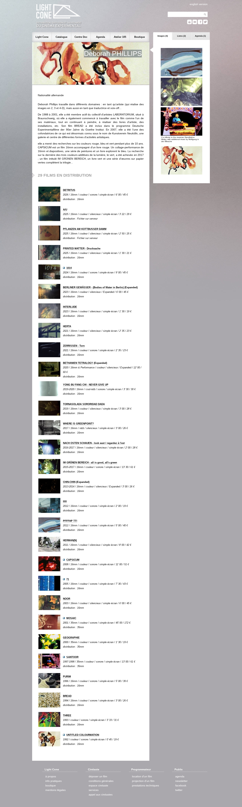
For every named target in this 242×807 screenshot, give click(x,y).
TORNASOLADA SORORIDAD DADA (84, 404)
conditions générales (101, 780)
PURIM (67, 676)
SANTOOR (72, 657)
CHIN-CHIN (69, 482)
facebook (180, 785)
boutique (50, 785)
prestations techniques (145, 785)
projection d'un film (143, 780)
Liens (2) (181, 36)
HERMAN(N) (70, 540)
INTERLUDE (70, 306)
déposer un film (98, 776)
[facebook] (200, 23)
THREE (67, 715)
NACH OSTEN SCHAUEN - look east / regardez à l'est (94, 443)
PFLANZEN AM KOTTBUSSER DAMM (84, 229)
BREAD (67, 696)
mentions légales (55, 790)
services (94, 790)
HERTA (67, 326)
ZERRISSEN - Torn (74, 345)
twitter (178, 790)
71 (67, 579)
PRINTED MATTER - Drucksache (81, 248)
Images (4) (162, 36)
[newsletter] (194, 23)
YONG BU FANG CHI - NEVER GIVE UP (85, 384)
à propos (50, 776)
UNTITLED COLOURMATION (82, 735)
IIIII (65, 501)
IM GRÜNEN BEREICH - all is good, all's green (90, 462)
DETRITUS (69, 190)
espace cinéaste (98, 785)
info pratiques (53, 780)
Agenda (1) (200, 36)
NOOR (66, 598)
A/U (65, 209)
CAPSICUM (72, 559)
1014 (69, 268)
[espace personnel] (189, 23)
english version (199, 4)
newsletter (181, 780)
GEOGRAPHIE (71, 637)
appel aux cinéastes (100, 794)
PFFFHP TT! (70, 520)
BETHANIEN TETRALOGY (78, 363)
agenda (179, 776)
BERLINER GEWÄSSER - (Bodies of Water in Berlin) (93, 287)
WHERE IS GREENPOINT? (78, 423)
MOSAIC (71, 618)
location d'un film (142, 776)
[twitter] (205, 23)
